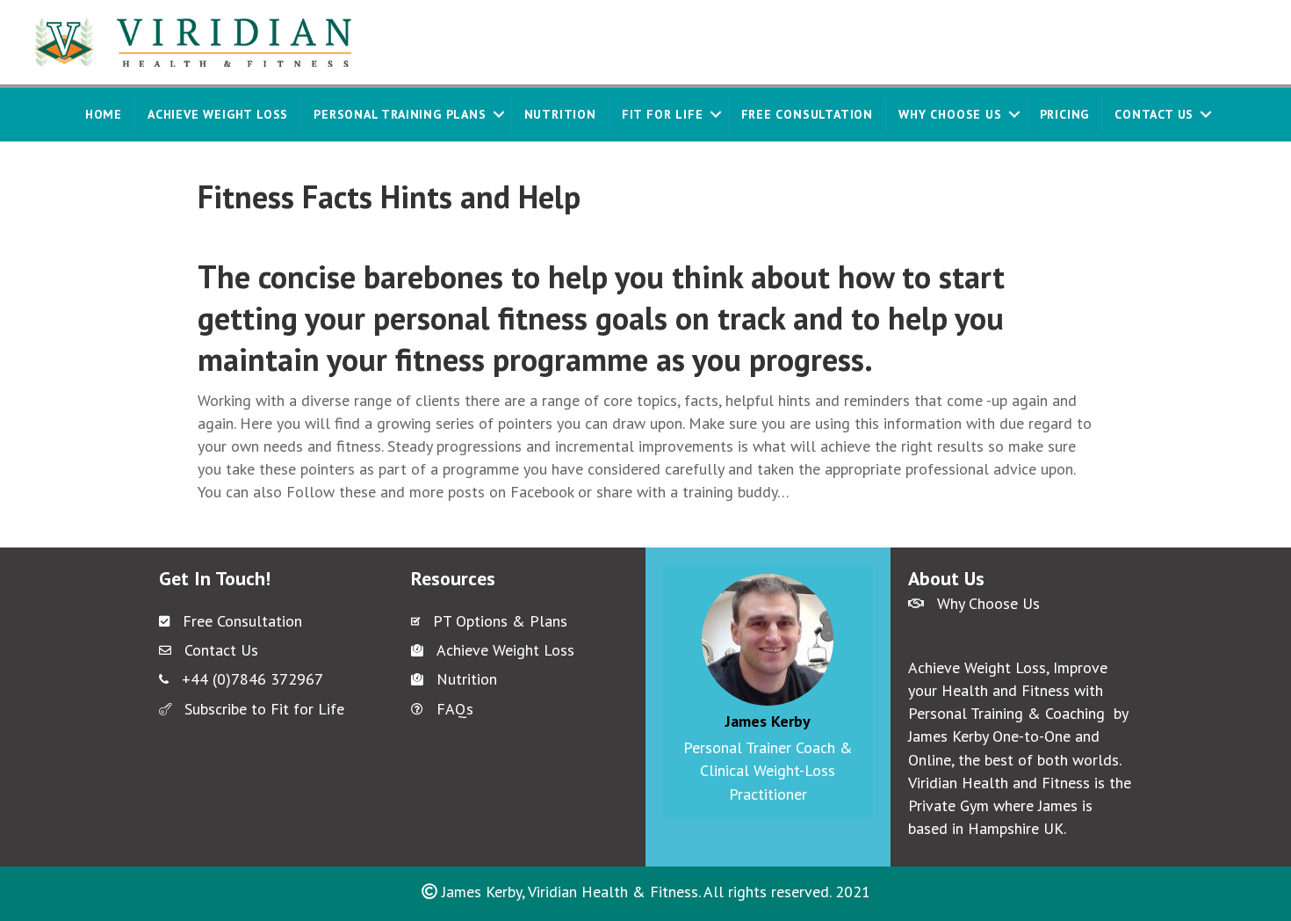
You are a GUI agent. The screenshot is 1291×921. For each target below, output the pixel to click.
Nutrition (560, 114)
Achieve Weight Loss (218, 114)
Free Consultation (807, 114)
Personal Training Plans (400, 114)
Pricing (1065, 114)
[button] (499, 114)
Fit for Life (662, 114)
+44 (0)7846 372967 (252, 679)
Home (103, 114)
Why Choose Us (949, 114)
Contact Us (1154, 114)
